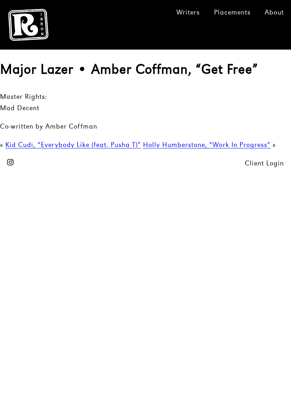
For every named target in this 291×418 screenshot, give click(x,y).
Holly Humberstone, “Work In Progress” (206, 145)
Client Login (264, 163)
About (274, 13)
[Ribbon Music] (29, 37)
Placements (232, 13)
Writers (188, 13)
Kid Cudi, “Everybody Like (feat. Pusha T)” (73, 145)
